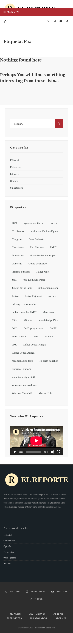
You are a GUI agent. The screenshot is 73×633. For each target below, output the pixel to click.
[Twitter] (48, 21)
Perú (35, 336)
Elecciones (18, 247)
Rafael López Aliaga (23, 352)
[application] (36, 440)
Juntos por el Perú (22, 287)
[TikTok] (66, 21)
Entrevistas (15, 167)
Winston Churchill (22, 393)
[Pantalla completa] (58, 452)
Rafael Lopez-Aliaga (34, 344)
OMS (15, 328)
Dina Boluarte (36, 239)
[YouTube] (60, 21)
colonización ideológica (44, 231)
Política (49, 336)
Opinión (14, 181)
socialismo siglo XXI (23, 377)
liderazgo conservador (24, 304)
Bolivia (54, 223)
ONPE (53, 328)
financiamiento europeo (43, 255)
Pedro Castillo (19, 336)
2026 (15, 223)
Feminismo (18, 255)
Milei (15, 320)
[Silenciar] (52, 452)
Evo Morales (37, 247)
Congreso (17, 239)
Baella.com (50, 627)
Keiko (15, 296)
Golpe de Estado (38, 263)
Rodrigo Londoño (22, 368)
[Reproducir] (14, 452)
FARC (53, 247)
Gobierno (17, 263)
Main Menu (13, 12)
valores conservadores (24, 385)
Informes (14, 174)
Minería (28, 320)
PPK (14, 344)
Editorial (14, 160)
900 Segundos (10, 557)
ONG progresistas (33, 328)
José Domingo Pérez (34, 279)
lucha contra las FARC (24, 312)
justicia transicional (48, 287)
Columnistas (9, 540)
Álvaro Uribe (45, 393)
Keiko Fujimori (33, 296)
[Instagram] (54, 21)
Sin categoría (16, 187)
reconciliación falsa (22, 360)
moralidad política (48, 320)
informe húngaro (21, 271)
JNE (14, 279)
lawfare (52, 296)
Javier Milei (42, 271)
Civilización (18, 231)
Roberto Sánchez (49, 360)
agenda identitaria (33, 223)
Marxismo (48, 312)
